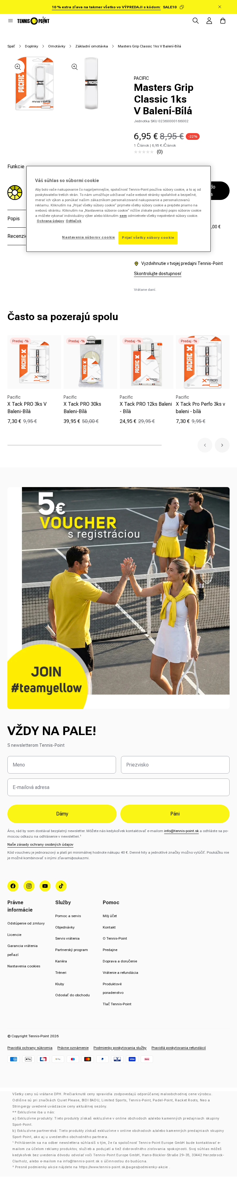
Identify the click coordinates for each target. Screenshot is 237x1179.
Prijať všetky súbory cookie (148, 238)
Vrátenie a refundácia (120, 972)
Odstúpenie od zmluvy (26, 923)
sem (123, 215)
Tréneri (60, 972)
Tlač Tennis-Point (117, 1004)
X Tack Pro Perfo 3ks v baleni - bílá (200, 407)
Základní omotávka (91, 46)
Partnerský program (71, 950)
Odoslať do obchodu (72, 995)
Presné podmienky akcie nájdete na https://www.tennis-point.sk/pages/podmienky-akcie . (92, 1167)
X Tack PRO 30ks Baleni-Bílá (82, 407)
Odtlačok (73, 221)
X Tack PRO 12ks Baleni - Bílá (146, 407)
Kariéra (61, 961)
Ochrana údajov (50, 221)
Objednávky (65, 927)
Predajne (110, 950)
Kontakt (109, 927)
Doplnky (31, 46)
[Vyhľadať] (195, 20)
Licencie (14, 935)
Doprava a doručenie (120, 961)
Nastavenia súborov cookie (88, 237)
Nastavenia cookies (23, 966)
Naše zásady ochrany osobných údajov (40, 844)
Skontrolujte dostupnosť (157, 273)
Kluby (59, 984)
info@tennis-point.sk (181, 831)
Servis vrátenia (67, 938)
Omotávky (56, 46)
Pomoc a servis (68, 916)
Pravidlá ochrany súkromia (29, 1048)
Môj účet (110, 916)
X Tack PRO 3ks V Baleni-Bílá (27, 407)
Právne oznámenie (73, 1048)
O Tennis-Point (115, 938)
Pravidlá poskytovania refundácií (179, 1048)
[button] (10, 20)
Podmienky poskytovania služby (120, 1048)
